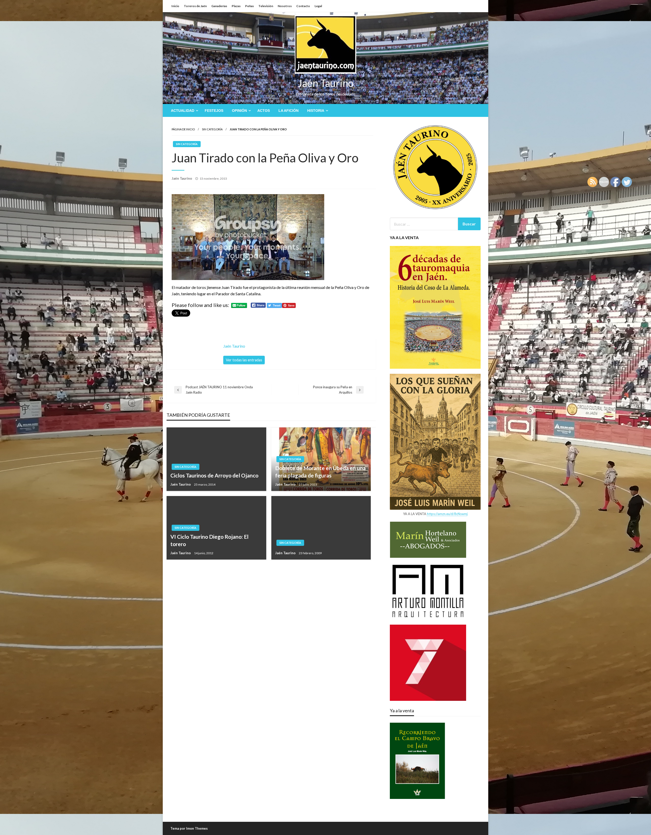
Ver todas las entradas (244, 360)
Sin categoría (212, 129)
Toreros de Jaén (195, 6)
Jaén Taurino (325, 83)
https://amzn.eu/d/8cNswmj (447, 514)
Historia (315, 111)
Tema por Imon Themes (189, 828)
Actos (263, 111)
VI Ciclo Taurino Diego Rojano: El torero (209, 540)
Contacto (303, 6)
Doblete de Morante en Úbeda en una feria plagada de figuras (320, 471)
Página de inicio (183, 129)
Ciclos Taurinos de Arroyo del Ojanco (214, 475)
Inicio (175, 6)
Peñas (249, 6)
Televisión (265, 6)
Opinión (239, 111)
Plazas (236, 6)
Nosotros (285, 6)
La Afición (288, 111)
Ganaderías (219, 6)
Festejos (214, 111)
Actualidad (182, 111)
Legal (318, 6)
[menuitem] (183, 110)
